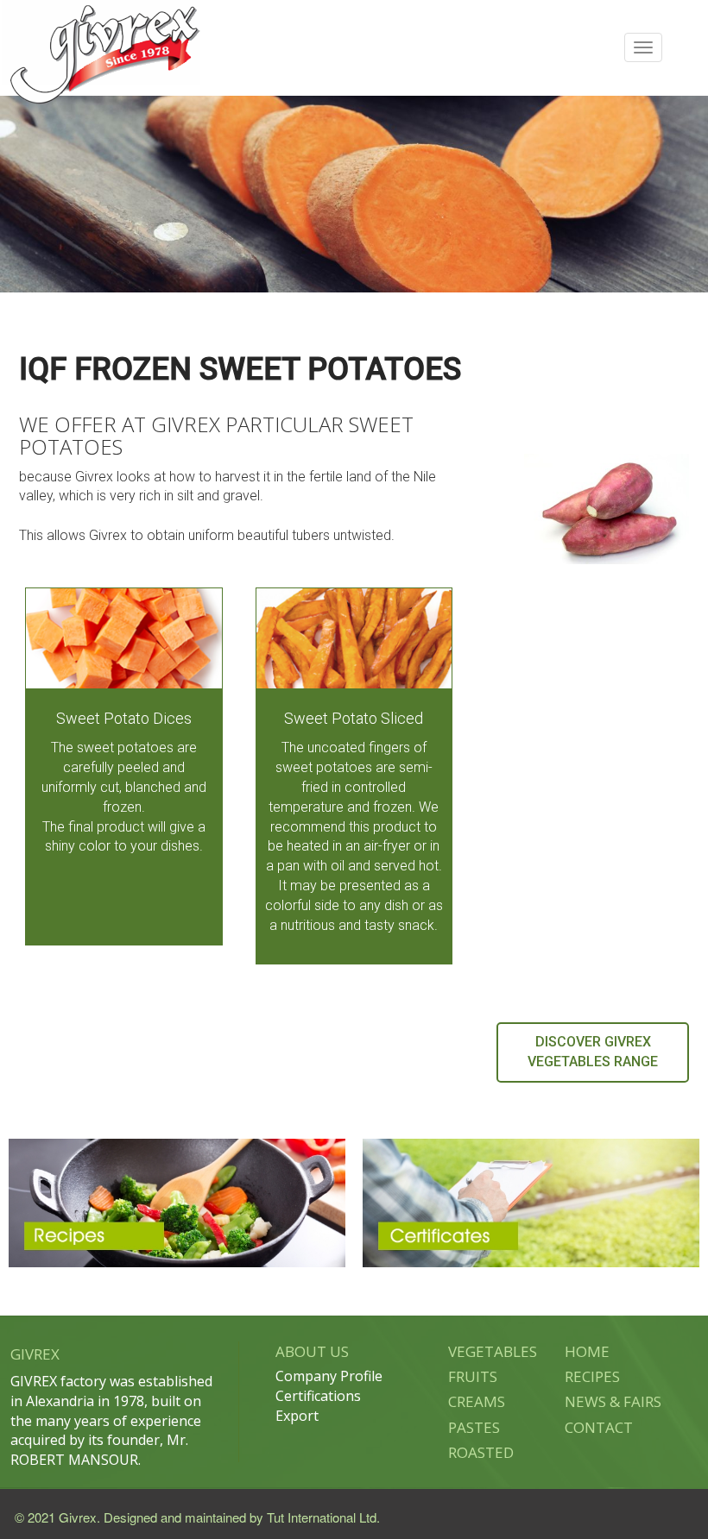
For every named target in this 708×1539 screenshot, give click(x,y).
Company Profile (328, 1375)
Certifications (318, 1395)
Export (297, 1415)
